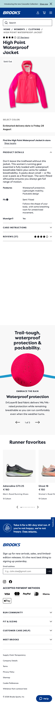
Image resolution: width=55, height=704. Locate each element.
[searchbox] (29, 22)
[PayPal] (27, 594)
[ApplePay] (7, 600)
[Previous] (17, 422)
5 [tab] (26, 507)
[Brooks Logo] (27, 545)
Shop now (44, 4)
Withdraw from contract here (15, 689)
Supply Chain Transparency (14, 655)
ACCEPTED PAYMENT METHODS (21, 588)
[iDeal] (36, 594)
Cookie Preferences (10, 683)
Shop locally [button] (10, 143)
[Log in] (38, 12)
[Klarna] (46, 594)
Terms (5, 666)
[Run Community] (27, 612)
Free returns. (29, 531)
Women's (19, 29)
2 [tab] (22, 507)
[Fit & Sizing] (27, 621)
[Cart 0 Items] (44, 12)
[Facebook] (10, 581)
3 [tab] (23, 507)
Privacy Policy (8, 672)
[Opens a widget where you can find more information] (44, 699)
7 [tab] (29, 507)
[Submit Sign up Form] (49, 571)
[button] (27, 84)
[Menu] (51, 12)
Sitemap (6, 678)
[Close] (51, 4)
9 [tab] (32, 507)
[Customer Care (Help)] (27, 630)
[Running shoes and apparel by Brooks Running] (12, 12)
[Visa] (7, 594)
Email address (9, 566)
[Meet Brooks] (27, 639)
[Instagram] (4, 581)
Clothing (34, 29)
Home (7, 29)
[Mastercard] (17, 594)
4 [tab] (25, 507)
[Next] (37, 422)
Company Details (10, 661)
